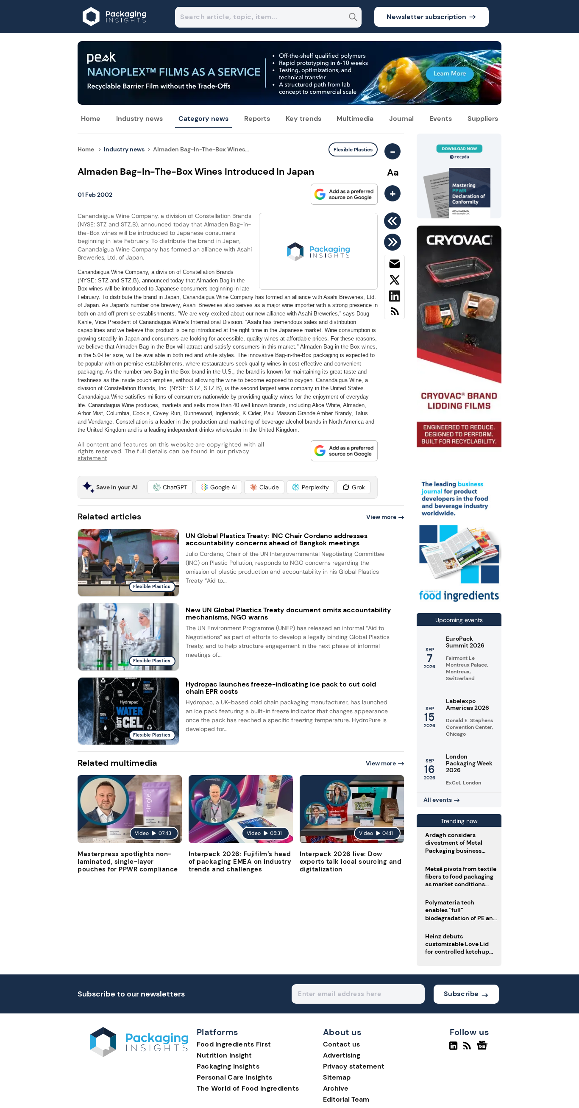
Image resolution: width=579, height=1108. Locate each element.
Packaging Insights (228, 1066)
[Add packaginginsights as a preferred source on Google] (344, 194)
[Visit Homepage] (115, 31)
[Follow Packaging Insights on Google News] (483, 1049)
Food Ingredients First (234, 1044)
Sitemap (337, 1077)
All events (437, 799)
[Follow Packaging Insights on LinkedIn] (453, 1049)
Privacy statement (353, 1066)
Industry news (139, 118)
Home (90, 118)
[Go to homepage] (139, 1055)
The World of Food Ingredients (248, 1088)
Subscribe (461, 994)
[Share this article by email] (394, 265)
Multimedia (355, 118)
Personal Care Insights (235, 1077)
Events (440, 118)
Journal (401, 118)
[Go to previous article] (394, 220)
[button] (170, 487)
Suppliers (483, 118)
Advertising (341, 1055)
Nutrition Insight (224, 1055)
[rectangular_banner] (459, 603)
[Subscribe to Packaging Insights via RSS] (394, 314)
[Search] (353, 18)
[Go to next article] (394, 242)
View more (381, 517)
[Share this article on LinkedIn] (394, 298)
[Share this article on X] (394, 282)
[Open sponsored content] (289, 102)
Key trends (303, 118)
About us (342, 1032)
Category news (203, 118)
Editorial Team (346, 1099)
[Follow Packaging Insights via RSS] (468, 1049)
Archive (335, 1088)
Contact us (341, 1044)
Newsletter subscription (426, 17)
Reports (257, 118)
